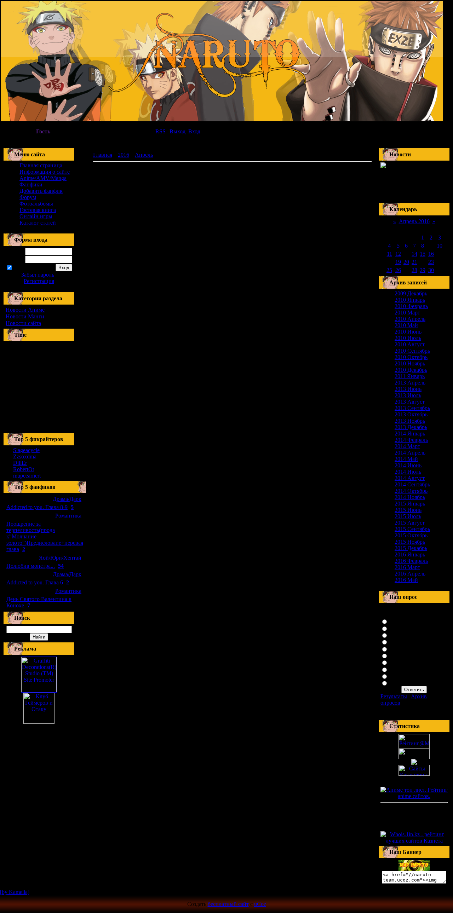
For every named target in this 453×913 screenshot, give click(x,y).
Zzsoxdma (24, 456)
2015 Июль (408, 516)
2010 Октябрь (411, 357)
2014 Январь (410, 434)
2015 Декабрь (411, 548)
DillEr (20, 463)
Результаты (393, 696)
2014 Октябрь (411, 491)
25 (389, 270)
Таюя (395, 662)
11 (389, 254)
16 (431, 254)
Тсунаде (399, 641)
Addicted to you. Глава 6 (34, 582)
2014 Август (410, 478)
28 (414, 270)
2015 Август (410, 523)
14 (414, 254)
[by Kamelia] (14, 892)
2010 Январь (410, 300)
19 (398, 262)
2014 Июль (408, 472)
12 (398, 254)
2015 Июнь (408, 510)
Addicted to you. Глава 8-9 (37, 507)
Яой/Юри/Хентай (60, 558)
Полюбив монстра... (30, 566)
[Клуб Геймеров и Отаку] (39, 708)
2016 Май (406, 580)
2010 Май (406, 325)
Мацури (399, 683)
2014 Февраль (411, 440)
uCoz (260, 904)
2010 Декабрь (411, 370)
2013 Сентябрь (412, 408)
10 (439, 246)
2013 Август (410, 402)
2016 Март (407, 567)
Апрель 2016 (414, 221)
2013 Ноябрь (410, 421)
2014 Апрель (410, 453)
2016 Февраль (411, 561)
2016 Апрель (410, 574)
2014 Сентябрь (412, 484)
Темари (398, 676)
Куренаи (399, 635)
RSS (160, 131)
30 (431, 270)
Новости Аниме (25, 310)
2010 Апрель (410, 319)
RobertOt (23, 469)
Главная (102, 155)
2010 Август (410, 344)
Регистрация (39, 281)
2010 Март (407, 313)
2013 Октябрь (411, 414)
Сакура (398, 621)
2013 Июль (408, 395)
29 (422, 270)
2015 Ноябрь (410, 542)
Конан (397, 655)
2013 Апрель (410, 383)
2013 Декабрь (411, 427)
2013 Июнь (408, 389)
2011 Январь (410, 376)
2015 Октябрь (411, 535)
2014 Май (406, 459)
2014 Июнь (408, 465)
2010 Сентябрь (412, 351)
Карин (397, 669)
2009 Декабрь (411, 293)
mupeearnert (27, 476)
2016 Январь (410, 554)
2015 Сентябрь (412, 529)
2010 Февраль (411, 306)
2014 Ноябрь (410, 497)
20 (406, 262)
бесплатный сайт (228, 904)
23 (431, 262)
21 (414, 262)
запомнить (25, 268)
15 (422, 254)
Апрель (144, 155)
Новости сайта (23, 323)
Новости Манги (25, 316)
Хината (398, 628)
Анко (395, 649)
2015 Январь (410, 504)
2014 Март (407, 446)
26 (398, 270)
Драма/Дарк (67, 499)
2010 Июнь (408, 332)
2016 (123, 155)
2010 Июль (408, 338)
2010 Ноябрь (410, 363)
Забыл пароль (37, 275)
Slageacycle (26, 450)
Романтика (68, 516)
